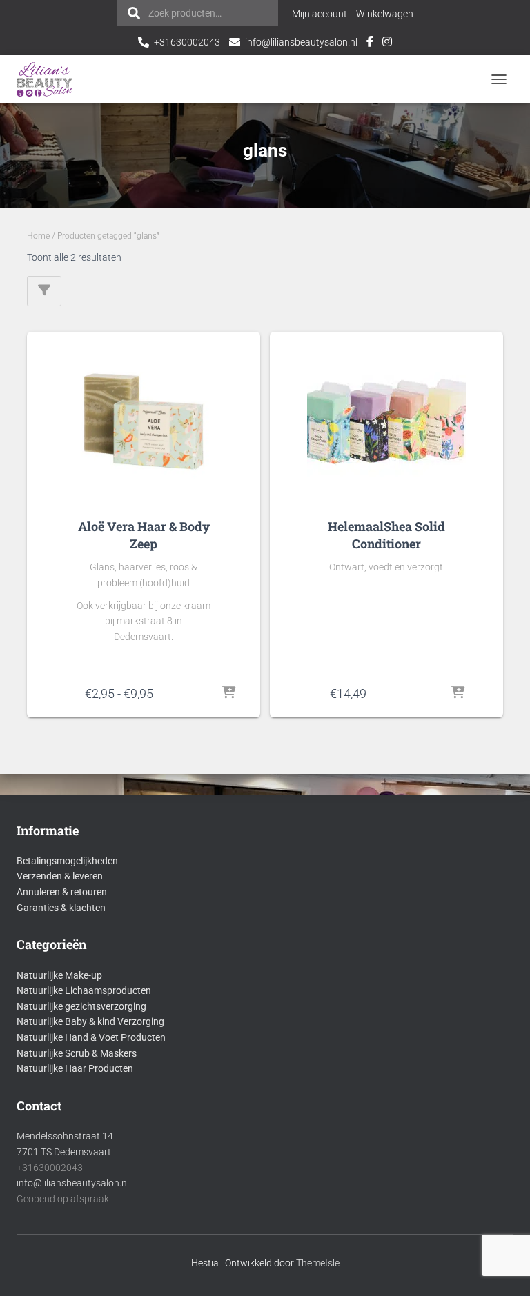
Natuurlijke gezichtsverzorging (81, 1006)
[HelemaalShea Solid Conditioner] (386, 421)
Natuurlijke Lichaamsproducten (84, 990)
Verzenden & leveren (60, 875)
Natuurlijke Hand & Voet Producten (91, 1037)
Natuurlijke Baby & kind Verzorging (90, 1021)
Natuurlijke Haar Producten (75, 1068)
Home (38, 236)
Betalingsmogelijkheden (67, 860)
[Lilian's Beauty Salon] (50, 79)
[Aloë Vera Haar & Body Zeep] (143, 421)
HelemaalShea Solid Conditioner (386, 535)
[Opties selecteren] (228, 693)
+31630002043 (187, 42)
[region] (350, 1196)
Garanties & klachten (61, 907)
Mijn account (319, 13)
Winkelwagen (384, 13)
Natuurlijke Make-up (59, 975)
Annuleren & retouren (62, 891)
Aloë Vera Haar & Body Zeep (144, 535)
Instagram (387, 43)
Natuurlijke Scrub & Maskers (77, 1053)
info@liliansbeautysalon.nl (301, 42)
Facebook (369, 43)
